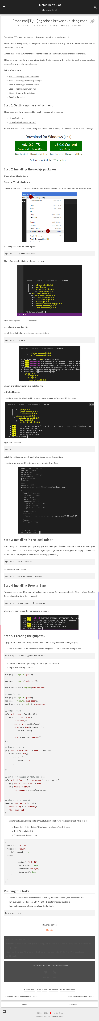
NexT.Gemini (57, 1016)
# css (39, 990)
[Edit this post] (92, 21)
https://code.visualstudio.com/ (22, 122)
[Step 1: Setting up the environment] (93, 105)
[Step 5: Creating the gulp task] (93, 636)
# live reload (53, 990)
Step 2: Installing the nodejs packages (25, 80)
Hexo (48, 1016)
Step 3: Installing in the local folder (24, 84)
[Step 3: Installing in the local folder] (93, 539)
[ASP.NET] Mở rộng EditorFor (80, 996)
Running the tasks (16, 97)
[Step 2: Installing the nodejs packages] (93, 169)
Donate (49, 930)
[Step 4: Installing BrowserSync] (93, 585)
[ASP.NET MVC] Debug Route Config (22, 996)
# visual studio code (67, 990)
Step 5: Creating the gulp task (22, 93)
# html (44, 990)
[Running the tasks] (93, 891)
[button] (4, 7)
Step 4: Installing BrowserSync (22, 88)
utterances (72, 1004)
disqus (24, 1004)
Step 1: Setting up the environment (24, 76)
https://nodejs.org (17, 118)
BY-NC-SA (67, 952)
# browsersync (29, 990)
